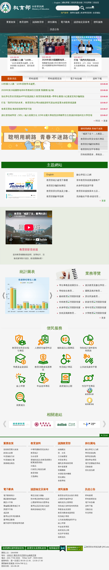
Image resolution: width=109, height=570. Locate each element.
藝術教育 (63, 296)
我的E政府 (63, 549)
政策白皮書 (8, 453)
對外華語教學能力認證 (40, 499)
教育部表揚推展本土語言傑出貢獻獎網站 (90, 191)
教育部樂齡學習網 (55, 196)
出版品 (33, 466)
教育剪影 (34, 473)
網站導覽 (66, 2)
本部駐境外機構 (64, 474)
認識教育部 (64, 443)
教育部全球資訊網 (24, 7)
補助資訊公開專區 (65, 502)
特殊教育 (63, 302)
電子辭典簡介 (9, 495)
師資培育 (89, 302)
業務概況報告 (9, 463)
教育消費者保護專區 (66, 513)
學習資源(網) (90, 453)
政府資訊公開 (63, 530)
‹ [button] (3, 295)
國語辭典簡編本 (9, 499)
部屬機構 (61, 470)
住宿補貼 (96, 13)
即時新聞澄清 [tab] (55, 78)
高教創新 (89, 467)
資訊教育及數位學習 (94, 285)
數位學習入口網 (83, 175)
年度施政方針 (9, 456)
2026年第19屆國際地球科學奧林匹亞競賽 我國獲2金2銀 (27, 90)
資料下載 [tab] (97, 78)
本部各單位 (62, 460)
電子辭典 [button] (65, 22)
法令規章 (34, 456)
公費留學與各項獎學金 (40, 502)
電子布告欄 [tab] (76, 78)
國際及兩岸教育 (92, 291)
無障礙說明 (54, 548)
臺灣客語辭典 (9, 520)
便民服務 (63, 489)
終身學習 (63, 307)
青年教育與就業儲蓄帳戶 (88, 180)
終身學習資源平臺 (84, 185)
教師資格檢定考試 (38, 509)
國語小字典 (8, 502)
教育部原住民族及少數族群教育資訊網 (60, 191)
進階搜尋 (90, 8)
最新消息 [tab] (11, 78)
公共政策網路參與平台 (67, 520)
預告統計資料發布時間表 (68, 506)
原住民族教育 (91, 296)
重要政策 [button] (10, 22)
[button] (82, 8)
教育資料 (36, 443)
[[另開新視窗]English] (21, 185)
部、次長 (61, 453)
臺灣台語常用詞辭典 (11, 516)
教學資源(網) (90, 456)
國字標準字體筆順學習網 (13, 523)
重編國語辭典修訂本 (11, 506)
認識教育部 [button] (38, 22)
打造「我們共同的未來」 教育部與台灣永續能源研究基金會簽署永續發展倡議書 (38, 102)
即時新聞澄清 (90, 499)
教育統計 (34, 453)
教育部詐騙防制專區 (56, 185)
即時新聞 (89, 495)
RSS (98, 121)
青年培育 (89, 307)
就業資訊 (61, 537)
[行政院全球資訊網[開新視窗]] (66, 424)
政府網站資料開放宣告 (13, 548)
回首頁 (96, 2)
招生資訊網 (90, 470)
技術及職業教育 (66, 313)
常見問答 (88, 2)
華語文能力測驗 (37, 495)
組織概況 (61, 449)
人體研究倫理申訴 (65, 499)
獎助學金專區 (90, 460)
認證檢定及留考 (39, 489)
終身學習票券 (86, 13)
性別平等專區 (63, 534)
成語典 (6, 513)
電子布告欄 (90, 502)
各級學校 (61, 481)
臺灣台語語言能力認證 (40, 506)
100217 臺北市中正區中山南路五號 (21, 555)
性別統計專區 (63, 516)
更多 (103, 318)
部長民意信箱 (76, 2)
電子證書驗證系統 (92, 463)
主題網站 (34, 476)
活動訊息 (89, 509)
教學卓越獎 (74, 13)
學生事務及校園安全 (68, 285)
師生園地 (90, 443)
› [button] (51, 295)
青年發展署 (62, 467)
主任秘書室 (62, 456)
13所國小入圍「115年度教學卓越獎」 (19, 84)
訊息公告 (90, 489)
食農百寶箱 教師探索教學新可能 (16, 109)
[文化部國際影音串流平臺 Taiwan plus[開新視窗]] (89, 424)
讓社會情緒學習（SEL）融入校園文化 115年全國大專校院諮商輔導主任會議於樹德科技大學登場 (46, 115)
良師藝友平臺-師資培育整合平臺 (90, 196)
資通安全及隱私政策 (36, 548)
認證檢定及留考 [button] (82, 22)
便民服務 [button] (98, 22)
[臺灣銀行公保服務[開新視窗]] (43, 424)
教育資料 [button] (23, 22)
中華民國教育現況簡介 (40, 449)
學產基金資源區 (64, 509)
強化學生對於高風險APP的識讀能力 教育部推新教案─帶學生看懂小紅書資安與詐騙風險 (42, 96)
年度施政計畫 (9, 460)
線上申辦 (61, 523)
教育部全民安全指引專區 (68, 495)
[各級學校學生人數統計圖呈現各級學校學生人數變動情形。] (27, 295)
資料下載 (89, 506)
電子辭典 (8, 489)
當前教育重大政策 (10, 449)
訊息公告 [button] (54, 29)
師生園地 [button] (52, 22)
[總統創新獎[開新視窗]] (19, 424)
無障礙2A (75, 548)
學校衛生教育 (65, 291)
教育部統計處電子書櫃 (57, 180)
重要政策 (8, 443)
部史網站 (61, 477)
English (57, 3)
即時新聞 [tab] (33, 78)
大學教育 (89, 313)
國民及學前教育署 (65, 463)
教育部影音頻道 (28, 249)
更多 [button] (105, 121)
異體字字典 (8, 509)
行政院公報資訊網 (38, 469)
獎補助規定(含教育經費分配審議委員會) (41, 461)
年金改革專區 (63, 527)
